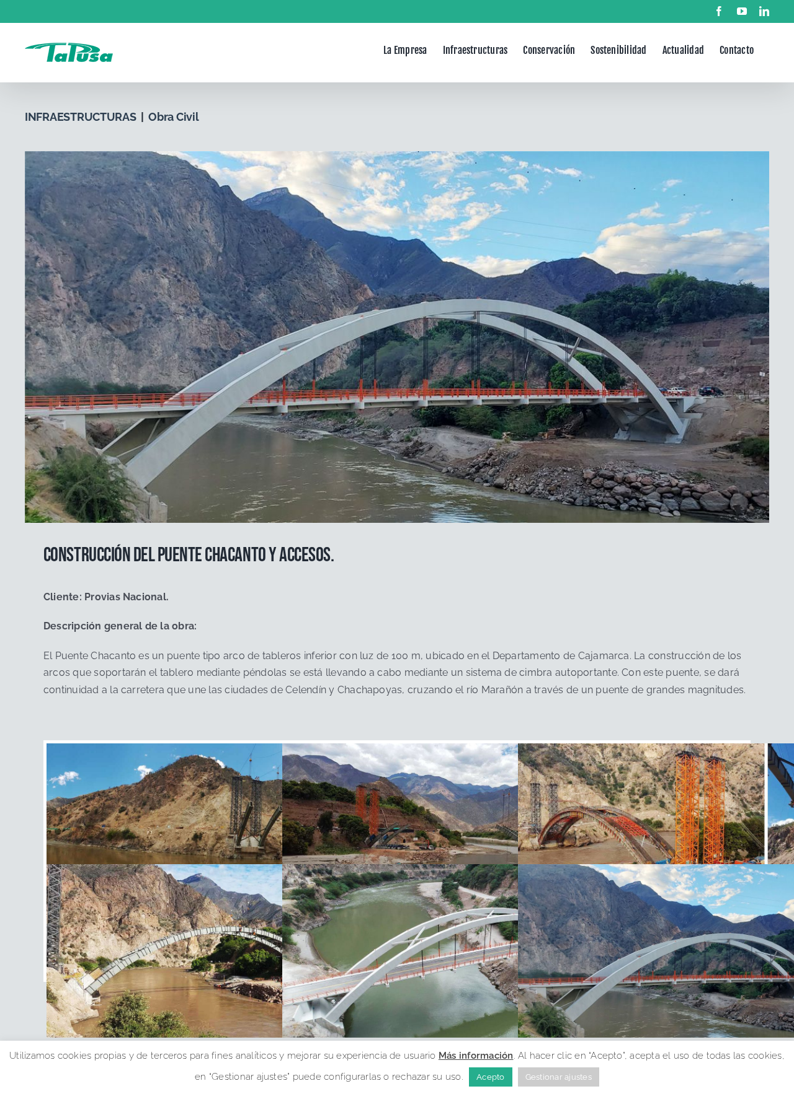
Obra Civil (173, 116)
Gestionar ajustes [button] (558, 1077)
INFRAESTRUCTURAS (80, 116)
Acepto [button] (490, 1077)
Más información (476, 1055)
